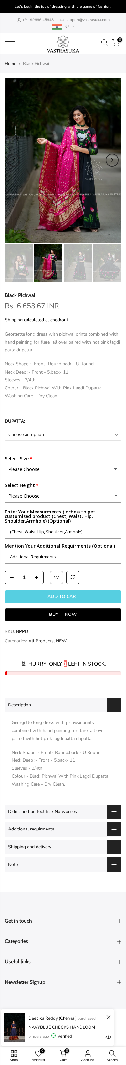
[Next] (112, 160)
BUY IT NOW (63, 614)
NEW (61, 641)
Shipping (14, 320)
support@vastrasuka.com (88, 19)
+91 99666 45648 (38, 19)
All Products (41, 641)
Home (10, 64)
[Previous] (13, 160)
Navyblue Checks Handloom (61, 1027)
